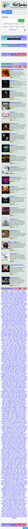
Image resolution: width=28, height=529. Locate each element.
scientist (24, 459)
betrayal (14, 315)
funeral (15, 375)
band (20, 308)
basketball (15, 313)
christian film (4, 335)
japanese (9, 395)
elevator (20, 359)
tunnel (2, 498)
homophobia (8, 386)
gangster (14, 376)
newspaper (3, 426)
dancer (6, 348)
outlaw (2, 437)
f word (20, 364)
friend (25, 374)
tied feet (3, 489)
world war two (24, 514)
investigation (8, 394)
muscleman (15, 421)
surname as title (7, 479)
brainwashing (19, 320)
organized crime (5, 436)
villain (7, 505)
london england (21, 398)
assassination (6, 305)
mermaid (4, 413)
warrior (2, 508)
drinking (23, 355)
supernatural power (15, 478)
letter (7, 398)
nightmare (25, 426)
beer (21, 314)
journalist (24, 395)
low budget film (9, 402)
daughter (24, 348)
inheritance (24, 391)
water (21, 508)
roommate (18, 456)
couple (11, 344)
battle (8, 314)
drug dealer (15, 356)
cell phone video (11, 329)
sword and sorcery (19, 482)
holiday (16, 385)
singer (3, 467)
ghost (3, 377)
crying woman (20, 345)
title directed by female (19, 490)
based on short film (13, 312)
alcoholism (22, 295)
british (11, 322)
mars (12, 410)
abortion (23, 291)
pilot (25, 439)
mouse (14, 420)
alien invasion (5, 297)
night (16, 426)
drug (6, 356)
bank (23, 308)
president (24, 444)
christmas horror (23, 335)
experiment (15, 362)
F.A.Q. (16, 55)
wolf (2, 511)
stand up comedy (15, 473)
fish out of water (18, 370)
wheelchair (19, 509)
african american (22, 293)
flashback (12, 371)
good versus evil (13, 377)
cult (25, 345)
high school (18, 384)
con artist (9, 343)
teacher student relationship (18, 484)
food (19, 371)
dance (2, 348)
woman (5, 511)
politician (4, 443)
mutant (4, 422)
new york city (21, 425)
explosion (4, 364)
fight (13, 369)
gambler (23, 375)
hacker (5, 380)
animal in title (15, 300)
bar (6, 309)
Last (11, 66)
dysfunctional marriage (16, 358)
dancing (10, 348)
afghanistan (12, 293)
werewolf (14, 509)
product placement (11, 447)
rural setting (23, 456)
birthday (7, 317)
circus (3, 338)
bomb (3, 319)
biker (26, 315)
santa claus (23, 457)
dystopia (23, 358)
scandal (15, 458)
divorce (21, 354)
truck (19, 497)
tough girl (14, 493)
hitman (12, 385)
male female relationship (18, 403)
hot (7, 389)
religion (7, 452)
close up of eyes (16, 339)
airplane (24, 294)
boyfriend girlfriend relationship (8, 320)
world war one (17, 514)
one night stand (5, 434)
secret (15, 461)
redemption (18, 451)
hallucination (6, 381)
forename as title (4, 372)
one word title (12, 434)
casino (7, 328)
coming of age (16, 341)
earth (2, 359)
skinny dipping (23, 468)
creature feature (5, 345)
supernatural (24, 477)
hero (25, 382)
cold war (7, 340)
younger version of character (12, 516)
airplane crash (4, 295)
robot (9, 456)
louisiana (18, 401)
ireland (13, 394)
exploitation (21, 362)
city (6, 338)
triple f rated (14, 497)
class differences (21, 338)
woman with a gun (5, 514)
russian (3, 457)
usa (19, 501)
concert (13, 343)
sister (24, 467)
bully (3, 324)
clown (21, 339)
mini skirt (4, 415)
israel (23, 394)
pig (22, 439)
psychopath (14, 448)
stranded (6, 474)
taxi (5, 484)
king (25, 396)
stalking (8, 473)
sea (6, 461)
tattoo (2, 484)
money (3, 417)
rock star (13, 456)
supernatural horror (6, 478)
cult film (3, 346)
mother (23, 417)
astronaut (12, 305)
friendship (4, 375)
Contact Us (5, 53)
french (21, 374)
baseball (24, 309)
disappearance (5, 353)
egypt (11, 359)
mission (24, 415)
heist (14, 382)
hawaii (10, 382)
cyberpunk (11, 346)
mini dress (23, 413)
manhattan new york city (17, 407)
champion (14, 330)
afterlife (16, 294)
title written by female (17, 492)
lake (19, 397)
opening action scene (21, 434)
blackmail (25, 317)
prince (7, 446)
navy (7, 423)
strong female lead (7, 475)
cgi (23, 329)
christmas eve (16, 335)
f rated (16, 364)
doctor (25, 354)
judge (6, 396)
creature (23, 344)
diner (16, 351)
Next (8, 66)
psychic (9, 448)
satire (12, 458)
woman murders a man (22, 511)
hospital (23, 387)
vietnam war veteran (12, 504)
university (5, 501)
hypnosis (17, 390)
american (24, 298)
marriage (24, 408)
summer (23, 475)
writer (3, 515)
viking (24, 504)
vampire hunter (8, 503)
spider (11, 472)
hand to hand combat (14, 381)
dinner (19, 351)
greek (25, 377)
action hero (11, 292)
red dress (13, 451)
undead (10, 499)
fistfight (24, 370)
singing (6, 467)
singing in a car (12, 467)
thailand (22, 487)
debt (11, 349)
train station (22, 494)
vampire (3, 503)
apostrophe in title (5, 303)
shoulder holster (9, 465)
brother (15, 322)
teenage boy (11, 485)
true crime (23, 497)
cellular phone (19, 329)
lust (18, 402)
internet (8, 392)
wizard (24, 510)
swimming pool (7, 482)
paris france (4, 438)
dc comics (4, 349)
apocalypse (22, 302)
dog (3, 355)
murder (18, 420)
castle (10, 328)
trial (7, 497)
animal (21, 299)
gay (17, 376)
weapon (4, 509)
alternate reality (8, 298)
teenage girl (17, 485)
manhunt (25, 407)
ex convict (6, 362)
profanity (18, 447)
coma (7, 341)
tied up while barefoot (10, 489)
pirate (3, 441)
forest (10, 372)
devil (24, 350)
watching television (9, 508)
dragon (15, 355)
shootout (23, 464)
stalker (4, 473)
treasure (3, 497)
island (20, 394)
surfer (22, 478)
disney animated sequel (14, 354)
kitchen (5, 397)
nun (10, 430)
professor (23, 447)
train (18, 494)
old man (14, 431)
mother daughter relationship (8, 418)
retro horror (20, 453)
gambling (3, 376)
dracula (11, 355)
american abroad (4, 299)
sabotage (8, 457)
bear (14, 314)
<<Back (3, 11)
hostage (4, 389)
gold (8, 377)
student (13, 475)
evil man (25, 361)
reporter (23, 452)
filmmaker (21, 369)
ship (15, 464)
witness (20, 510)
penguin (24, 438)
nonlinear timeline (11, 428)
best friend (9, 315)
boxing (21, 319)
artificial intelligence (15, 304)
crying (15, 345)
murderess (9, 421)
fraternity (17, 374)
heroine (6, 384)
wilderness (8, 510)
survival (8, 480)
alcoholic (17, 295)
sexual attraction (9, 463)
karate (13, 396)
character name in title (7, 331)
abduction (18, 291)
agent (20, 294)
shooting (18, 464)
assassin (25, 304)
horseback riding (17, 387)
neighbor (13, 423)
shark (8, 464)
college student (16, 340)
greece (22, 377)
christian (25, 334)
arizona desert (20, 303)
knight (12, 397)
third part (16, 488)
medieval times (14, 411)
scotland (3, 461)
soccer (21, 470)
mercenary (22, 412)
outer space (22, 436)
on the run (15, 433)
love (22, 401)
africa (17, 293)
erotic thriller (4, 361)
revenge (4, 454)
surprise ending (15, 479)
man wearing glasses (21, 406)
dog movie (7, 355)
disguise (3, 354)
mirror (12, 415)
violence (15, 505)
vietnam (24, 503)
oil (11, 431)
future (19, 375)
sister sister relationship (7, 468)
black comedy (19, 317)
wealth (25, 508)
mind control (17, 413)
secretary (8, 462)
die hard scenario (10, 351)
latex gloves (23, 397)
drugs (25, 356)
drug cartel (10, 356)
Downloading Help (12, 53)
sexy (15, 463)
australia (23, 305)
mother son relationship (20, 418)
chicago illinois (17, 333)
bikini (3, 317)
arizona (14, 303)
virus (19, 505)
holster (20, 385)
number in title (5, 430)
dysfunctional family (6, 358)
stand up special (23, 473)
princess (11, 446)
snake (11, 470)
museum (20, 421)
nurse (13, 430)
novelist (24, 428)
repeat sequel (17, 452)
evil (21, 361)
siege (25, 465)
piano (19, 439)
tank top (16, 483)
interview (23, 392)
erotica (9, 361)
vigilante (20, 504)
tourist (23, 493)
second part (10, 461)
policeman (23, 442)
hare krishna (22, 381)
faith (10, 365)
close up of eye (9, 339)
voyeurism (18, 506)
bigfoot (22, 315)
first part (12, 370)
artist (21, 304)
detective (20, 350)
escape (13, 361)
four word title (23, 372)
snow (18, 470)
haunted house (5, 382)
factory (24, 364)
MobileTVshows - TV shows (14, 45)
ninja (3, 427)
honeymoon (20, 386)
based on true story (22, 312)
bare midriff (19, 309)
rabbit (9, 449)
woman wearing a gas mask (8, 513)
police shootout (16, 442)
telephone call (6, 487)
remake (12, 452)
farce (22, 365)
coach (25, 339)
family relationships (16, 365)
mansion (10, 408)
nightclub (20, 426)
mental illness (8, 412)
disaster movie (22, 353)
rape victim (7, 451)
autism (23, 307)
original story (12, 436)
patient (20, 438)
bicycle (18, 315)
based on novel (4, 312)
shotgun (3, 465)
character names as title (18, 331)
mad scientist (23, 402)
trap (8, 495)
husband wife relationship (8, 390)
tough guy (19, 493)
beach (11, 314)
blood (14, 318)
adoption (3, 293)
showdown (16, 465)
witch (17, 510)
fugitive (11, 375)
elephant (16, 359)
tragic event (13, 494)
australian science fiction (12, 307)
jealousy (13, 395)
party (17, 438)
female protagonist (22, 367)
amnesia (11, 299)
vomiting (9, 506)
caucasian (21, 328)
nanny (8, 422)
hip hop (8, 385)
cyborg (15, 346)
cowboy (18, 344)
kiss (2, 397)
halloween (15, 380)
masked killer (7, 411)
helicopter (18, 382)
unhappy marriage (12, 500)
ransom (2, 451)
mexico (8, 413)
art (9, 304)
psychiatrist (4, 448)
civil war (9, 338)
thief (12, 488)
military (12, 413)
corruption (7, 344)
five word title (6, 371)
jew (17, 395)
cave (25, 328)
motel (19, 417)
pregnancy (18, 444)
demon (19, 349)
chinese (21, 334)
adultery (7, 293)
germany (25, 376)
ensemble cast (15, 360)
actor (16, 292)
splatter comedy (19, 472)
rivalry (13, 454)
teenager (23, 485)
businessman (14, 324)
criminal (11, 345)
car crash (24, 327)
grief (3, 379)
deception (15, 349)
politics (8, 443)
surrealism (21, 479)
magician (10, 403)
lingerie (11, 398)
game (7, 376)
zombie (20, 516)
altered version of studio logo (15, 297)
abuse (2, 292)
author (19, 307)
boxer (17, 319)
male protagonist (14, 405)
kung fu (16, 397)
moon (12, 417)
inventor (3, 394)
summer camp (4, 477)
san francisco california (15, 457)
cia (6, 336)
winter (13, 510)
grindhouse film (8, 379)
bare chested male (12, 309)
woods (11, 514)
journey (3, 396)
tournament (5, 494)
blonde (3, 318)
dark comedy (15, 348)
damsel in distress (22, 346)
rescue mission (8, 453)
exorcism (10, 362)
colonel (22, 340)
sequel (24, 462)
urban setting (15, 501)
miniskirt (8, 415)
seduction (20, 462)
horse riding (10, 387)
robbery (5, 456)
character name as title (22, 330)
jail (2, 395)
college (11, 340)
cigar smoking (15, 336)
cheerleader (10, 333)
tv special (13, 498)
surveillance (3, 480)
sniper (15, 470)
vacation (23, 501)
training (4, 495)
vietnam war (4, 504)
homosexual (14, 386)
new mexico (10, 425)
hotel (10, 389)
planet (10, 441)
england (9, 360)
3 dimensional (13, 291)
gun (21, 379)
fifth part (10, 369)
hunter (23, 389)
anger (18, 299)
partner (13, 438)
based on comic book (20, 310)
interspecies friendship (15, 392)
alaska (13, 295)
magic (6, 403)
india (10, 391)
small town (7, 470)
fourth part (3, 374)
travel (23, 495)
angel (15, 299)
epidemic (24, 360)
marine (19, 408)
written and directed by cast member (13, 515)
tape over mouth (22, 483)
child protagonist (7, 334)
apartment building (15, 302)
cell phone (4, 329)
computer (3, 343)
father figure (20, 366)
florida (16, 371)
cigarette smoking (22, 336)
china (17, 334)
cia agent (9, 336)
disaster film (15, 353)
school (20, 459)
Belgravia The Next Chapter (20, 44)
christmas (10, 335)
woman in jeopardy (12, 511)
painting (15, 437)
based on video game (7, 313)
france (13, 374)
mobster (12, 416)
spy (1, 473)
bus (10, 324)
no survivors (16, 427)
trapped (11, 495)
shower (21, 465)
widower (3, 510)
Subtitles (19, 53)
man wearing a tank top (11, 406)
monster (8, 417)
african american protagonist (8, 294)
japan (5, 395)
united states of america (22, 500)
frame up (9, 374)
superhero (10, 477)
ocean (21, 430)
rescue (2, 453)
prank (14, 444)
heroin (2, 384)
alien (26, 295)
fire (25, 369)
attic (19, 305)
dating (20, 348)
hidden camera (12, 384)
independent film (4, 391)
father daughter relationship (11, 366)
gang (10, 376)
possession (13, 443)
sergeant (4, 463)
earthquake (7, 359)
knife (9, 397)
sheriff (11, 464)
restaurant (14, 453)
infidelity (19, 391)
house (19, 389)
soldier (25, 470)
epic (20, 360)
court (15, 344)
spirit (14, 472)
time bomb (18, 489)
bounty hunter (12, 319)
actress (19, 292)
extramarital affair (10, 364)
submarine (18, 475)
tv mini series (8, 498)
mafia (3, 403)
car (9, 327)
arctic (11, 303)
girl (5, 377)
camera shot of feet (14, 325)
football (22, 371)
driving (2, 356)
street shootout (12, 474)
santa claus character (5, 458)
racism (21, 449)
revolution (9, 454)
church (3, 336)
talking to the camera (9, 483)
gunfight (24, 379)
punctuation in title (21, 448)
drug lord (21, 356)
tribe (10, 497)
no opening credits (9, 427)
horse (6, 387)
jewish (20, 395)
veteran (20, 503)
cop (21, 343)
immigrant (22, 390)
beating (18, 314)
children (13, 334)
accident (6, 292)
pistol (6, 441)
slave (15, 469)
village (3, 505)
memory (20, 411)
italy (26, 394)
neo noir (18, 423)
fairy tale (6, 365)
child (22, 333)
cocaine (2, 340)
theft (9, 488)
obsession (17, 430)
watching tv (16, 508)
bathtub (19, 313)
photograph (4, 439)
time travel (10, 490)
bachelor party (11, 308)
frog (8, 375)
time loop (24, 489)
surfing (25, 478)
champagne (8, 330)
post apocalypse (19, 443)
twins (20, 498)
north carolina (19, 428)
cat (13, 328)
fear (16, 367)
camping (24, 325)
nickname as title (10, 426)
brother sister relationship (13, 323)
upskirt (9, 501)
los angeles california (11, 401)
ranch (25, 449)
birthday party (12, 317)
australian (4, 307)
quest (6, 449)
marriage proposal (6, 410)
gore (19, 377)
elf (23, 359)
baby (6, 308)
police (13, 441)
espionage (18, 361)
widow (23, 509)
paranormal (24, 437)
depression (10, 350)
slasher (11, 469)
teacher (9, 484)
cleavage (3, 339)
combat (10, 341)
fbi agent (13, 367)
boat (25, 318)
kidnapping (18, 396)
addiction (24, 292)
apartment (8, 302)
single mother (19, 467)
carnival (3, 328)
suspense (18, 480)
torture (9, 493)
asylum (16, 305)
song (3, 472)
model (24, 416)
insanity (3, 392)
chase (25, 331)
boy (24, 319)
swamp (22, 480)
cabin (19, 324)
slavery (18, 469)
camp (20, 325)
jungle (10, 396)
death (8, 349)
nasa (11, 422)
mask (2, 411)
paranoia (19, 437)
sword (13, 482)
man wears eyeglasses (6, 407)
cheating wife (4, 333)
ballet (16, 308)
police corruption (19, 441)
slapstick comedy (5, 469)
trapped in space (17, 495)
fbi (9, 367)
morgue (15, 417)
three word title (22, 488)
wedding (9, 509)
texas (19, 487)
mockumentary (18, 416)
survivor (13, 480)
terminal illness (13, 487)
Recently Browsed (9, 12)
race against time (15, 449)
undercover (15, 499)
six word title (16, 468)
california (7, 325)
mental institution (15, 412)
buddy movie (23, 323)
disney (6, 354)
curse (7, 346)
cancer (3, 327)
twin (17, 498)
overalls (6, 437)
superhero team (17, 477)
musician (25, 421)
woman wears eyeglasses (20, 513)
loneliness (4, 400)
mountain (10, 420)
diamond (4, 351)
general (20, 376)
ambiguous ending (17, 298)
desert (15, 350)
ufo (7, 499)
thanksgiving (4, 488)
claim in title (14, 338)
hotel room (15, 389)
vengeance (15, 503)
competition (22, 341)
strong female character (22, 474)
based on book (5, 310)
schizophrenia (15, 459)
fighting (17, 369)
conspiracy (18, 343)
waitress (23, 506)
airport (9, 295)
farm (25, 365)
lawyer (4, 398)
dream (19, 355)
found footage (16, 372)
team (26, 484)
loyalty (15, 402)
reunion (25, 453)
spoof (25, 472)
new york (16, 425)
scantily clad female (22, 458)
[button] (19, 11)
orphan (17, 436)
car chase (19, 327)
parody (9, 438)
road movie (21, 454)
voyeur (13, 506)
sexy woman (19, 463)
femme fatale (4, 369)
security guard (14, 462)
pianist (15, 439)
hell (22, 382)
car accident (13, 327)
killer (22, 396)
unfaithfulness (4, 500)
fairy (2, 365)
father (2, 366)
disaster (10, 353)
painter (10, 437)
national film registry (17, 422)
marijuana (15, 408)
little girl (15, 398)
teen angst (5, 485)
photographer (11, 439)
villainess (11, 505)
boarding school (20, 318)
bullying (6, 324)
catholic (16, 328)
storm (2, 474)
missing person (18, 415)
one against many (22, 433)
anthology (21, 300)
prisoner (19, 446)
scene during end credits (6, 459)
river (17, 454)
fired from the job (5, 370)
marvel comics (22, 410)
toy (9, 494)
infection (14, 391)
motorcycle (4, 420)
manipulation (5, 408)
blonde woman (9, 318)
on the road (9, 433)
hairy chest (10, 380)
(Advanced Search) (13, 29)
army (7, 304)
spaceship (7, 472)
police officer (9, 442)
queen (2, 449)
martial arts (16, 410)
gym (2, 380)
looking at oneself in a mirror (13, 400)
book (7, 319)
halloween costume (23, 380)
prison (15, 446)
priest (4, 446)
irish (17, 394)
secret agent (20, 461)
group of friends (15, 379)
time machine (4, 490)
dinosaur (23, 351)
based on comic (12, 310)
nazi (10, 423)
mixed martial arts (6, 416)
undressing (21, 499)
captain (6, 327)
